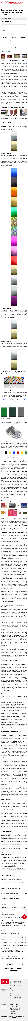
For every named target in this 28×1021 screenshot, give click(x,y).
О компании (13, 1013)
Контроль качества (14, 992)
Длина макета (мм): (6, 25)
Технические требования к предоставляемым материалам (17, 989)
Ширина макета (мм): (7, 21)
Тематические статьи (15, 995)
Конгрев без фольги (14, 36)
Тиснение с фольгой (5, 36)
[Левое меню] (1, 2)
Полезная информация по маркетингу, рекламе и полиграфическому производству (17, 982)
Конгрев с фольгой (22, 36)
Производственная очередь (16, 993)
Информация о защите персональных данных (15, 1009)
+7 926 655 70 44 (15, 1004)
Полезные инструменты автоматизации (15, 998)
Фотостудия (12, 1011)
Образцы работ (14, 47)
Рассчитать (13, 41)
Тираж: (3, 30)
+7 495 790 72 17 (15, 1006)
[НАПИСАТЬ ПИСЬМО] (24, 916)
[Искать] (26, 6)
